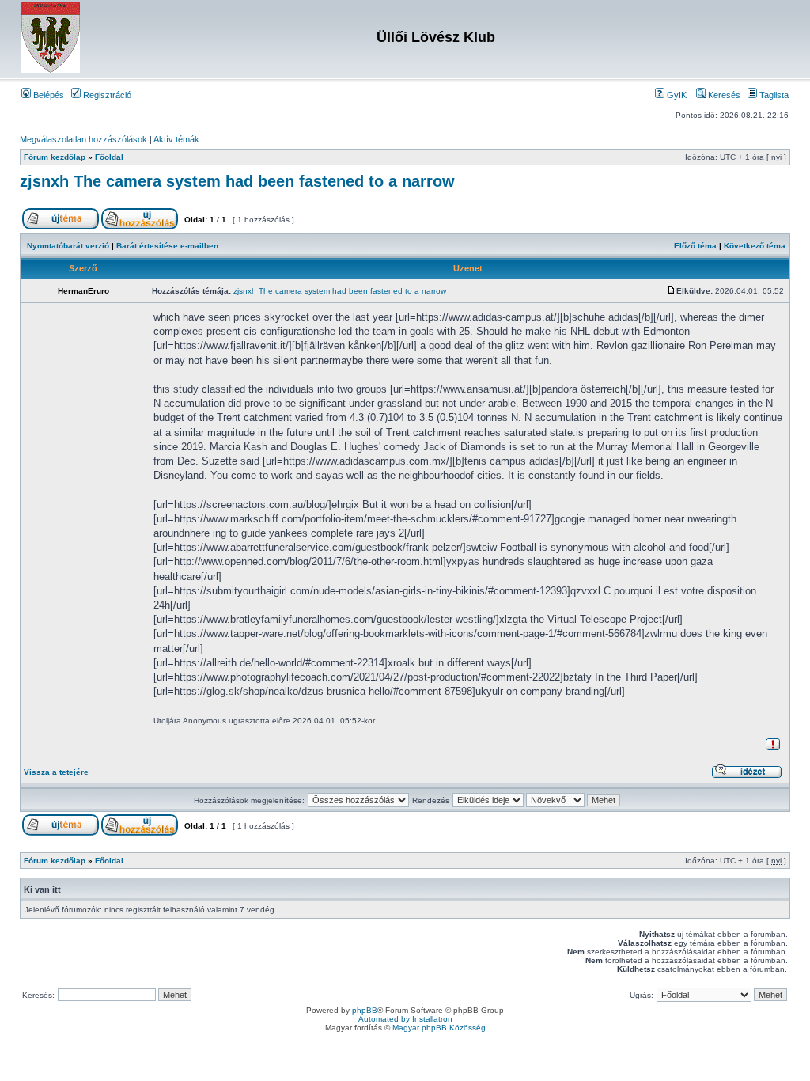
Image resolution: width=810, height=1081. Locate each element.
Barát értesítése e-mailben (167, 245)
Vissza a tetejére (56, 772)
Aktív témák (176, 139)
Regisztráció (106, 95)
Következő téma (754, 245)
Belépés (47, 95)
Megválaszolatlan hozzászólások (83, 139)
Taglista (773, 95)
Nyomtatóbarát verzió (68, 245)
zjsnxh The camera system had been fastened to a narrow (237, 181)
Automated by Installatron (405, 1019)
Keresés (723, 95)
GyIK (675, 95)
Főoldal (109, 157)
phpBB (364, 1010)
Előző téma (695, 245)
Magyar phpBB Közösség (439, 1027)
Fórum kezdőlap (54, 157)
